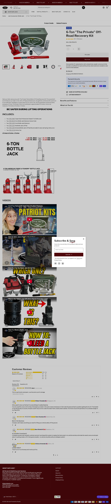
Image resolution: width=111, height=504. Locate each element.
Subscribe (68, 254)
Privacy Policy (58, 260)
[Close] (83, 239)
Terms (78, 258)
